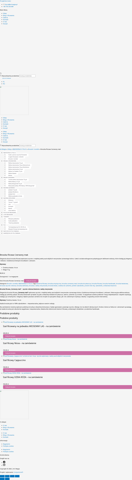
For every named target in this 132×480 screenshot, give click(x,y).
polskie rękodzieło (78, 286)
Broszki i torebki (33, 149)
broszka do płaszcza (84, 283)
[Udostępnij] (12, 476)
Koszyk (5, 24)
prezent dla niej (89, 286)
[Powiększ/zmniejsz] (2, 476)
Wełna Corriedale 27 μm (15, 171)
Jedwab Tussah (12, 190)
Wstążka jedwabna (13, 219)
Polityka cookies (8, 446)
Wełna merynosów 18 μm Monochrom (19, 165)
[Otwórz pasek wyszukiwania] (1, 73)
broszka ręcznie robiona (8, 286)
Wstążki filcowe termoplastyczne (17, 229)
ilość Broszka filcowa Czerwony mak (12, 281)
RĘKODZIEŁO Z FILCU (20, 149)
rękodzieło (99, 286)
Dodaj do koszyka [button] (10, 336)
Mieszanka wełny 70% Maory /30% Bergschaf (21, 186)
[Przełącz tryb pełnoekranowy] (7, 476)
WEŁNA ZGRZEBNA (8, 177)
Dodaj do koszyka (31, 281)
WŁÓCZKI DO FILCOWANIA (11, 231)
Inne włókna (12, 210)
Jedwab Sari (11, 194)
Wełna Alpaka (12, 173)
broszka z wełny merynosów (38, 286)
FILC (4, 225)
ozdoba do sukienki (64, 286)
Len (9, 204)
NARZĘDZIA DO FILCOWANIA (11, 233)
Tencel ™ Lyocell (13, 202)
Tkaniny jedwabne (13, 223)
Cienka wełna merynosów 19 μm (17, 179)
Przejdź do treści (5, 1)
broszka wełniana (22, 286)
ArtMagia (3, 149)
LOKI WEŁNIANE (8, 214)
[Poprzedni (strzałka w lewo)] (2, 479)
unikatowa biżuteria (109, 286)
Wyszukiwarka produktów (10, 76)
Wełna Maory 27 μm (14, 181)
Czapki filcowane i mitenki (16, 157)
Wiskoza (10, 200)
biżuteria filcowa (41, 283)
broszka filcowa (97, 283)
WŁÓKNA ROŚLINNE (9, 198)
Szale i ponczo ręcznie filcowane (17, 155)
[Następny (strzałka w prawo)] (7, 479)
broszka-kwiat (52, 286)
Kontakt (5, 19)
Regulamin (6, 444)
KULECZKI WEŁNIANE (9, 212)
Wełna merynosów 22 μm (15, 169)
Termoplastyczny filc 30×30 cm (17, 227)
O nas (5, 22)
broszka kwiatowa (122, 283)
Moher (10, 175)
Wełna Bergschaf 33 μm (15, 184)
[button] (66, 10)
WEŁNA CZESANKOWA (9, 161)
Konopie (10, 206)
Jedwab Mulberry (13, 192)
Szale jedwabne (12, 221)
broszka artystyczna (54, 283)
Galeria (5, 17)
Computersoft (18, 472)
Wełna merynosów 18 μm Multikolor (18, 167)
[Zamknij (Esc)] (17, 476)
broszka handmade (109, 283)
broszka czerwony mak (69, 283)
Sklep (5, 13)
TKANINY (6, 217)
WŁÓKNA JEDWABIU (9, 188)
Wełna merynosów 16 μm (15, 163)
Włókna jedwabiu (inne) (15, 196)
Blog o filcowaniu (8, 15)
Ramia (10, 208)
